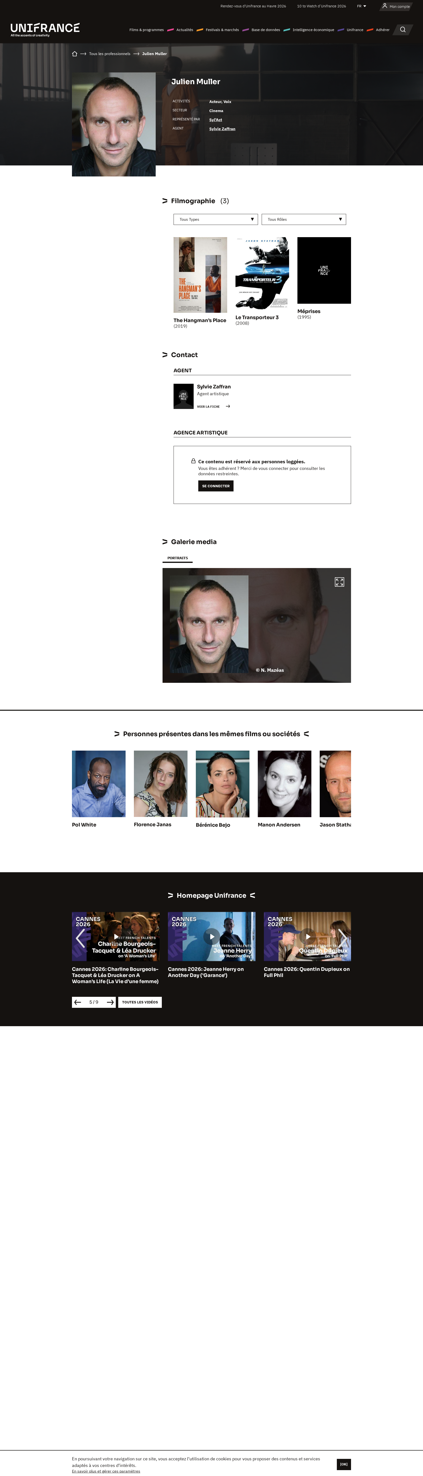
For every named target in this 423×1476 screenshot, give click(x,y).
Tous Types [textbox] (189, 219)
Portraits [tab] (177, 558)
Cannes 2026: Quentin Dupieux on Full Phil (307, 972)
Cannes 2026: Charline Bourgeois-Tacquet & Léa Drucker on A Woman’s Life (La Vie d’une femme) (115, 975)
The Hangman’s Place (200, 320)
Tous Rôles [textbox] (277, 219)
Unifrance (355, 29)
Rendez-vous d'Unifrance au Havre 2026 (253, 6)
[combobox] (216, 219)
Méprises (308, 311)
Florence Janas (152, 825)
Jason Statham (339, 825)
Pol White (84, 825)
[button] (339, 583)
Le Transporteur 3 (257, 317)
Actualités (184, 29)
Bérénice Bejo (213, 825)
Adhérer (383, 29)
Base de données (266, 29)
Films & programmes (146, 29)
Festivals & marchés (222, 29)
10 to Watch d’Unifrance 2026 (321, 6)
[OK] (344, 1464)
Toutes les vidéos (140, 1002)
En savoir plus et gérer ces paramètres (106, 1471)
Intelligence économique (313, 29)
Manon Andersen (279, 825)
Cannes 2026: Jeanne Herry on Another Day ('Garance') (206, 972)
